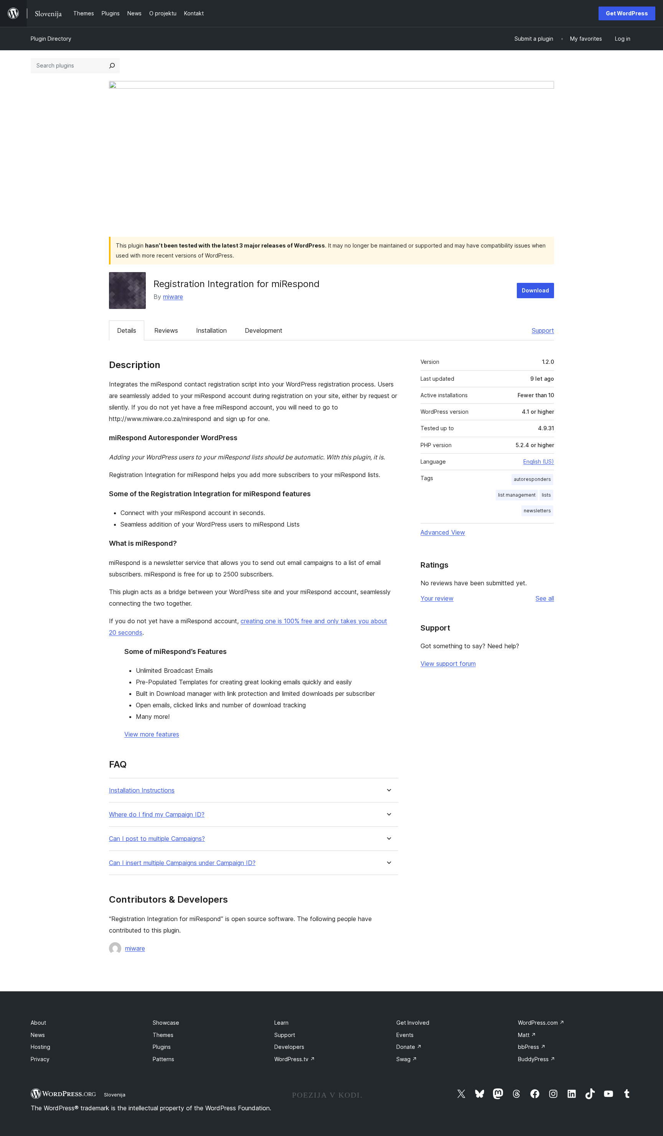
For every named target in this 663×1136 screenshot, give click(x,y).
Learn (281, 1022)
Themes (163, 1035)
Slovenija (114, 1094)
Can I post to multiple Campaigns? (157, 838)
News (38, 1035)
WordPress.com (541, 1022)
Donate (409, 1047)
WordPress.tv (294, 1059)
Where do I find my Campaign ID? (157, 814)
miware (173, 297)
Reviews (166, 330)
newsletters (537, 511)
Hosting (40, 1047)
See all (545, 598)
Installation (211, 330)
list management (517, 495)
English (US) (538, 461)
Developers (289, 1047)
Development (263, 330)
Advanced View (443, 532)
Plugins (162, 1047)
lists (546, 495)
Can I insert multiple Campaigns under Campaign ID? (182, 863)
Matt (527, 1035)
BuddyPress (536, 1059)
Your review (437, 598)
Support (543, 330)
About (38, 1022)
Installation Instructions (142, 790)
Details (126, 330)
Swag (406, 1059)
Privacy (40, 1059)
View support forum (448, 663)
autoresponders (532, 479)
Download (535, 290)
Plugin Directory (51, 38)
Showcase (166, 1022)
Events (405, 1035)
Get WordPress (627, 13)
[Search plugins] (112, 65)
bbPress (532, 1047)
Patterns (163, 1059)
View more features (151, 734)
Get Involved (412, 1022)
